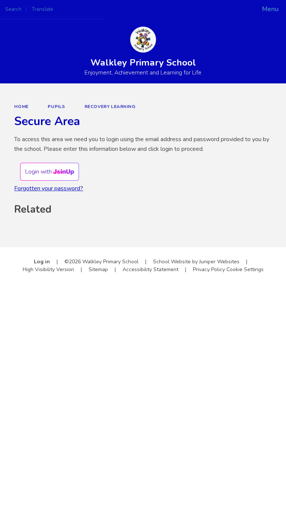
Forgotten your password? (48, 188)
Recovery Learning (110, 106)
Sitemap (98, 269)
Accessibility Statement (150, 269)
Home (21, 106)
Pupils (56, 106)
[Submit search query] (94, 7)
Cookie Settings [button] (245, 269)
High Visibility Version (48, 269)
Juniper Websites (219, 261)
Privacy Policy (209, 269)
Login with (39, 172)
